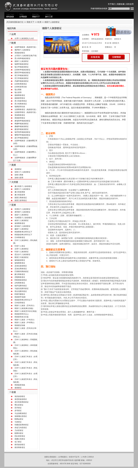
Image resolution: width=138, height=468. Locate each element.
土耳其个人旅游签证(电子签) (26, 56)
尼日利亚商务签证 (22, 402)
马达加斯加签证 (21, 413)
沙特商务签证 (20, 283)
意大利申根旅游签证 (22, 58)
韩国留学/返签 (20, 297)
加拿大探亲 (19, 178)
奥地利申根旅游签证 (22, 121)
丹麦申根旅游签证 (22, 81)
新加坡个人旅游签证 (22, 226)
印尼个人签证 (20, 246)
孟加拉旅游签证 (21, 266)
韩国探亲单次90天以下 (23, 300)
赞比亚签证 (19, 405)
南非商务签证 (20, 447)
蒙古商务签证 (20, 274)
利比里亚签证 (20, 436)
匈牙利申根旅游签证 (22, 132)
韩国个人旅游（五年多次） (25, 305)
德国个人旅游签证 (22, 61)
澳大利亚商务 (20, 192)
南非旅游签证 (20, 445)
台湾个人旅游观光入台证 (24, 38)
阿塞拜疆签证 (20, 294)
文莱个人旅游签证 (22, 249)
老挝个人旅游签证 (22, 215)
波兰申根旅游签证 (22, 138)
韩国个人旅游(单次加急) (24, 308)
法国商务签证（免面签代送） (26, 109)
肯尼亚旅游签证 (21, 399)
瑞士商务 (18, 90)
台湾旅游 (23, 16)
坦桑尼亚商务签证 (22, 425)
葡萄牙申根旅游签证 (22, 135)
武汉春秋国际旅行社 (14, 22)
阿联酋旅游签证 (21, 280)
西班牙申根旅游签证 (22, 73)
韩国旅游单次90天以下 (23, 235)
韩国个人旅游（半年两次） (25, 322)
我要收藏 (121, 4)
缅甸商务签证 (20, 263)
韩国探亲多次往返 (22, 317)
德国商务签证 (20, 95)
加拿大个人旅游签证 (22, 172)
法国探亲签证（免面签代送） (26, 112)
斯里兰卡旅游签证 (22, 257)
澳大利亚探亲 (20, 195)
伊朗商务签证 (20, 277)
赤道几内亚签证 (21, 428)
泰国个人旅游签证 (22, 220)
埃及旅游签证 (20, 396)
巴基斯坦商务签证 (22, 271)
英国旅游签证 (20, 53)
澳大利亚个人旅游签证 (23, 186)
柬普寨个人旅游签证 (22, 212)
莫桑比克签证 (20, 439)
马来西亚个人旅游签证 (23, 218)
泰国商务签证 (20, 223)
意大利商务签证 (21, 104)
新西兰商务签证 (21, 198)
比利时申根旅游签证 (22, 70)
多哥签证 (18, 411)
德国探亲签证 (20, 98)
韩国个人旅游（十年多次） (25, 320)
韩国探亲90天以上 (22, 314)
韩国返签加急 (20, 385)
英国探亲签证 (20, 118)
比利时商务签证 (21, 84)
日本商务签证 (20, 237)
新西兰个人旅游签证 (22, 189)
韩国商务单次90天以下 (23, 232)
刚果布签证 (19, 433)
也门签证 (18, 442)
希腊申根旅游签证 (22, 124)
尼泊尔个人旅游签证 (22, 254)
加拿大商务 (19, 175)
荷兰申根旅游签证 (22, 75)
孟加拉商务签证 (21, 269)
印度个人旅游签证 (22, 252)
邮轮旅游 (10, 16)
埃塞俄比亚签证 (21, 416)
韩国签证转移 (20, 325)
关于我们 (111, 4)
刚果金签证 (19, 419)
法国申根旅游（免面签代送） (26, 47)
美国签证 (18, 169)
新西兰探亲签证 (21, 200)
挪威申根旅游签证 (22, 126)
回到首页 (130, 4)
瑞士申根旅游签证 (22, 67)
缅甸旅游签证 (20, 260)
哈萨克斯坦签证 (21, 286)
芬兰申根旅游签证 (22, 78)
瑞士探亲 (18, 92)
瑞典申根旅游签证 (22, 64)
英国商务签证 (20, 115)
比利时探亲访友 (21, 87)
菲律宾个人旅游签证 (22, 209)
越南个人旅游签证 (22, 229)
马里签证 (18, 422)
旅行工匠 (49, 16)
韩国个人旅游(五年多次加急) (26, 311)
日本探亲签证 (20, 303)
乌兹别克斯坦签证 (22, 288)
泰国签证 (18, 388)
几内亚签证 (19, 430)
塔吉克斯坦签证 (21, 291)
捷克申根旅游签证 (22, 129)
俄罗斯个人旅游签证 (22, 50)
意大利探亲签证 (21, 101)
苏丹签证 (18, 408)
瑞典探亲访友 (20, 107)
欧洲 (39, 22)
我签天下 (36, 16)
